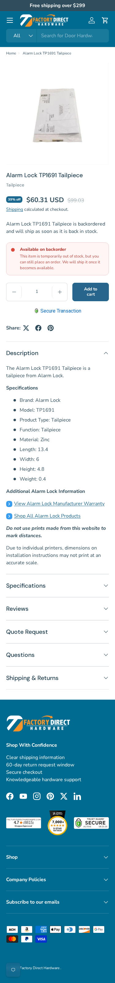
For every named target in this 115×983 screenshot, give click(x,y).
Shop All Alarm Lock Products (47, 516)
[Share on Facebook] (38, 328)
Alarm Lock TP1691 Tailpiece (47, 53)
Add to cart (90, 291)
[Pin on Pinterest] (50, 328)
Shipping (14, 209)
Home (11, 53)
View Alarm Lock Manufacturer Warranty (59, 503)
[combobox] (57, 35)
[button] (105, 20)
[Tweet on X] (26, 328)
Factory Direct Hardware (40, 967)
